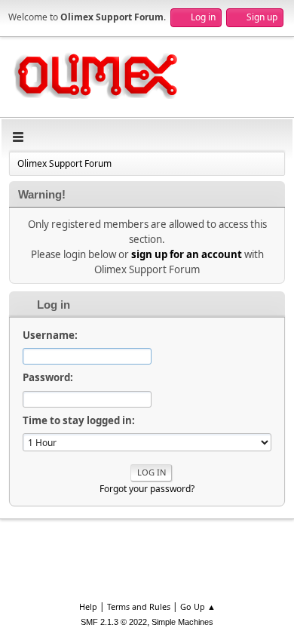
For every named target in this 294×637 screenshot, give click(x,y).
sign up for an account (186, 254)
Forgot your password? (147, 488)
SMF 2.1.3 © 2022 (114, 621)
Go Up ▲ (198, 606)
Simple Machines (182, 621)
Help (88, 606)
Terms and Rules (138, 606)
